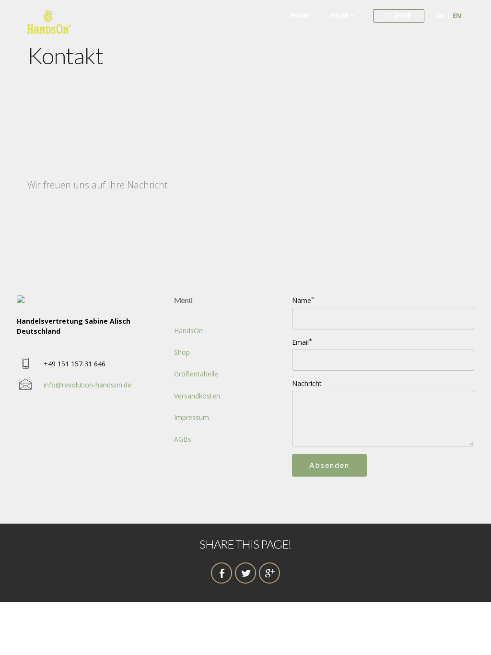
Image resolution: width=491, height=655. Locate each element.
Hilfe (339, 15)
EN (457, 15)
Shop (182, 352)
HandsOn (188, 330)
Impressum (191, 417)
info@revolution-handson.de (87, 384)
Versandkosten (197, 395)
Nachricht (307, 383)
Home (299, 15)
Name (301, 300)
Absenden (329, 465)
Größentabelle (196, 373)
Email (300, 342)
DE (440, 15)
